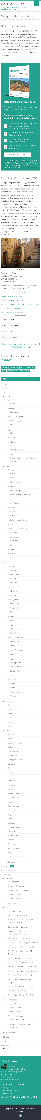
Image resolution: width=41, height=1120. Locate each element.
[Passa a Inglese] (21, 1048)
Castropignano (15, 662)
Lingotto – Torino (14, 1012)
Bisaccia (13, 633)
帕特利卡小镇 (7, 1093)
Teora (12, 646)
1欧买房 (5, 1088)
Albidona (13, 591)
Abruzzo (11, 470)
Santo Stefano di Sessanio (20, 495)
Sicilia (7, 359)
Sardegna (9, 701)
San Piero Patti (13, 835)
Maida (12, 612)
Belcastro (14, 595)
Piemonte (11, 408)
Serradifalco (12, 844)
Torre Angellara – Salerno (17, 927)
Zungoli (13, 654)
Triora (12, 437)
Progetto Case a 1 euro (15, 371)
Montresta (12, 709)
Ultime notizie (8, 1074)
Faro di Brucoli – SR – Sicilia (18, 991)
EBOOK (6, 866)
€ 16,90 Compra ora (17, 155)
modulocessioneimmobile (11, 296)
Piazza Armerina (14, 806)
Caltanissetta (13, 751)
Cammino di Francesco (16, 886)
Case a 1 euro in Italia (27, 367)
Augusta (11, 734)
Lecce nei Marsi (16, 482)
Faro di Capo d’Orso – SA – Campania (22, 967)
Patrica (13, 516)
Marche (11, 550)
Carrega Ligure (15, 420)
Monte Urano (15, 557)
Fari (7, 907)
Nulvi (10, 713)
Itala (9, 776)
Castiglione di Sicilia (15, 760)
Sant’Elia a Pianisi (16, 671)
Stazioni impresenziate (14, 1032)
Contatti (6, 1045)
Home (5, 384)
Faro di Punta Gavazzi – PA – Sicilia (21, 995)
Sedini (10, 726)
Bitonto (13, 683)
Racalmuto (12, 810)
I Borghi (6, 393)
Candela (13, 687)
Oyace (12, 404)
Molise (10, 659)
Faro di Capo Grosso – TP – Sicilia (20, 987)
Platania (13, 616)
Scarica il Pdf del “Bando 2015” (13, 300)
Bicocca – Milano (14, 1008)
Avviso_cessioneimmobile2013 (14, 312)
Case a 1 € (5, 367)
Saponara (11, 840)
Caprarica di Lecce (17, 692)
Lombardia (12, 442)
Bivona (10, 738)
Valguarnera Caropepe (16, 856)
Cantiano (13, 553)
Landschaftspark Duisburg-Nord (22, 1019)
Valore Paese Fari (14, 911)
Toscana (11, 524)
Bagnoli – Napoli (14, 1003)
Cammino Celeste (14, 894)
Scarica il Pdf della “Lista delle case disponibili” (20, 304)
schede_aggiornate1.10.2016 (13, 292)
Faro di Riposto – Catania (17, 915)
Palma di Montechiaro (16, 793)
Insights (6, 1041)
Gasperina (14, 608)
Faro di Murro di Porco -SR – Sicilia (21, 962)
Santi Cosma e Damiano (19, 520)
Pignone (13, 433)
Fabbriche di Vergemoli (18, 528)
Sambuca (11, 823)
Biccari (12, 679)
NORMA (13, 511)
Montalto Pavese (16, 450)
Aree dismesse (11, 1000)
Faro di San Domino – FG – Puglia (20, 975)
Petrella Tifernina (16, 666)
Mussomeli (12, 785)
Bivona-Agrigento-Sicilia (11, 1090)
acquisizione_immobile (10, 308)
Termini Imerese (14, 848)
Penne (12, 486)
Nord (8, 396)
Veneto (10, 454)
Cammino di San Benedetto (18, 890)
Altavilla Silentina (16, 629)
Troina (10, 852)
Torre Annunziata (16, 650)
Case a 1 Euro (14, 367)
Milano (12, 445)
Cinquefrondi (15, 603)
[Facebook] (20, 1115)
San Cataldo (12, 831)
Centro (8, 466)
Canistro (13, 474)
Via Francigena (13, 882)
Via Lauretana (13, 903)
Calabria (11, 587)
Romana (11, 722)
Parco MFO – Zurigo (15, 1016)
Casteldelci (14, 541)
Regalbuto (12, 814)
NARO (10, 789)
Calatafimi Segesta (15, 743)
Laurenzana (14, 578)
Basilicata (11, 566)
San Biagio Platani (14, 827)
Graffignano (14, 503)
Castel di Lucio (13, 755)
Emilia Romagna (14, 537)
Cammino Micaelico (15, 898)
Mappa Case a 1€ (10, 870)
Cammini (9, 878)
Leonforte (12, 781)
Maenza (13, 507)
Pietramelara (15, 641)
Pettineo (11, 802)
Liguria (10, 429)
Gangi (3, 371)
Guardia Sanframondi (18, 637)
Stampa (6, 1037)
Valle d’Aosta (12, 400)
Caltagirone (12, 747)
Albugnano (14, 412)
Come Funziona (9, 862)
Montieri (13, 532)
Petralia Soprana (14, 797)
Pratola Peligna (16, 490)
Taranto (13, 696)
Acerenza (13, 570)
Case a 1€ (7, 389)
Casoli (12, 478)
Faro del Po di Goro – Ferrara (19, 938)
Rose (12, 620)
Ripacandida (14, 582)
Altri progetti (7, 874)
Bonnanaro (12, 705)
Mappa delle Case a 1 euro (17, 1069)
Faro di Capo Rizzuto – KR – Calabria (21, 947)
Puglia (10, 676)
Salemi (10, 819)
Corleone (11, 764)
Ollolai (10, 717)
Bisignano (14, 599)
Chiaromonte (15, 574)
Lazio (10, 499)
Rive (11, 425)
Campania (11, 625)
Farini (12, 545)
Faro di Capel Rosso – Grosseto (20, 958)
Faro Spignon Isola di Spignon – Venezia (23, 942)
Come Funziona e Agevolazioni (13, 1072)
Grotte (10, 772)
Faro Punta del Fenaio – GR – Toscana (22, 971)
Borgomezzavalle (16, 416)
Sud (7, 563)
